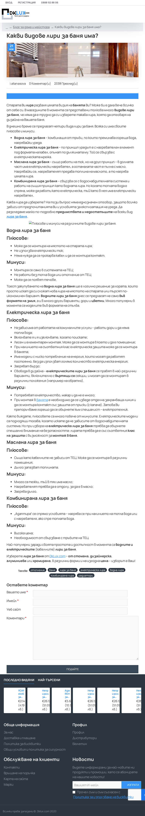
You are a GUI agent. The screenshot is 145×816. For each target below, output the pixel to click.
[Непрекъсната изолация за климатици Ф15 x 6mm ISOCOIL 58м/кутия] (34, 694)
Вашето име (16, 592)
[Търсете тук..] (131, 14)
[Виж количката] (140, 14)
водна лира (117, 570)
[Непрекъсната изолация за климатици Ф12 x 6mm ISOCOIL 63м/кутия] (79, 694)
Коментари (15, 618)
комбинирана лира (62, 575)
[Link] (15, 14)
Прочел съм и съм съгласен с (103, 794)
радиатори (86, 575)
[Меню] (115, 14)
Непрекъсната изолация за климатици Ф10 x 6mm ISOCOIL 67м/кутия (115, 694)
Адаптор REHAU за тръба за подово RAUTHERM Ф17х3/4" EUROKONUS (67, 694)
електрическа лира (93, 570)
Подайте (72, 669)
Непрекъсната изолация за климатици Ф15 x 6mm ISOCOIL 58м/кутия (45, 694)
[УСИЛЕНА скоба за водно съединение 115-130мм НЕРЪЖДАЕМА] (10, 694)
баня (52, 570)
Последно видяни (19, 680)
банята (42, 400)
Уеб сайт (14, 609)
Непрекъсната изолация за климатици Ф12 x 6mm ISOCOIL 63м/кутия (91, 694)
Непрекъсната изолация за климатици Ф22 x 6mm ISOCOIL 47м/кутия (139, 694)
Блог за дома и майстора (31, 27)
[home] (7, 27)
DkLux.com (57, 556)
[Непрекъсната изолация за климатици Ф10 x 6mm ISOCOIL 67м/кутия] (104, 694)
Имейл (12, 601)
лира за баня (68, 570)
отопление (38, 570)
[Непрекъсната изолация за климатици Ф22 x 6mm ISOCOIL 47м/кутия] (128, 694)
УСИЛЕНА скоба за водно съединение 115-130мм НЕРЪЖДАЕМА (21, 694)
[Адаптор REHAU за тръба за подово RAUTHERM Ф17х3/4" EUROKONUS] (57, 693)
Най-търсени (49, 680)
